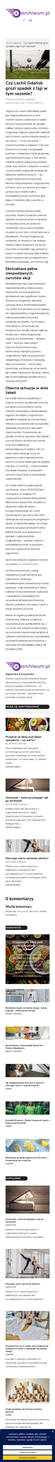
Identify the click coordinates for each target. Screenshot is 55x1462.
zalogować (22, 911)
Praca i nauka (14, 1051)
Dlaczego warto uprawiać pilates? (27, 858)
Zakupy (10, 1163)
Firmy (9, 1088)
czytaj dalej (13, 766)
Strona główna (13, 42)
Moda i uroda (14, 1013)
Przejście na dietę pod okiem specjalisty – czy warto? (24, 738)
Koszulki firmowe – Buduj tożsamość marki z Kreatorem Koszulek (28, 1121)
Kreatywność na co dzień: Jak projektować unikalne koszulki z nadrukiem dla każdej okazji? (27, 1349)
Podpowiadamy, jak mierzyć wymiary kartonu (24, 1410)
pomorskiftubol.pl (28, 564)
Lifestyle (39, 103)
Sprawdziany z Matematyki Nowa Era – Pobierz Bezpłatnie (25, 1046)
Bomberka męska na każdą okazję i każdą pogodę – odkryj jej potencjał (26, 1009)
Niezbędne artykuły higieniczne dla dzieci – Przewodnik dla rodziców (27, 1159)
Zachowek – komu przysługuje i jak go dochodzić (27, 799)
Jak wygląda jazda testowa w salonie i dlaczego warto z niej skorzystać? (25, 1084)
